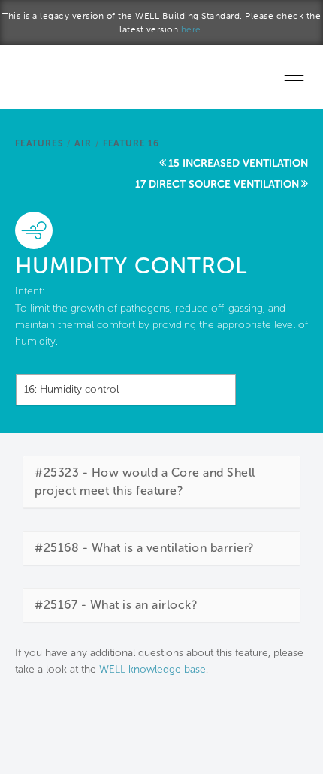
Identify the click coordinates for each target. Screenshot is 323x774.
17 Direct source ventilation (217, 184)
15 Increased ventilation (238, 163)
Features (39, 143)
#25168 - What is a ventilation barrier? (144, 548)
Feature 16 (131, 143)
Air (82, 143)
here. (192, 29)
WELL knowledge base (152, 669)
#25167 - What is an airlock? (116, 605)
